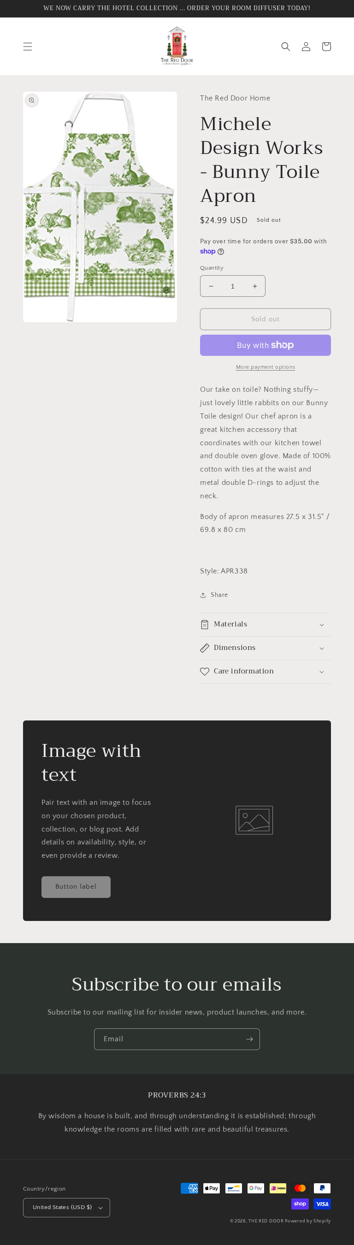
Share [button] (219, 595)
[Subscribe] (249, 1039)
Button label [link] (76, 887)
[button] (28, 46)
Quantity (212, 268)
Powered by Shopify (308, 1221)
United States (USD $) (62, 1207)
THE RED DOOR (266, 1221)
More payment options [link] (265, 367)
